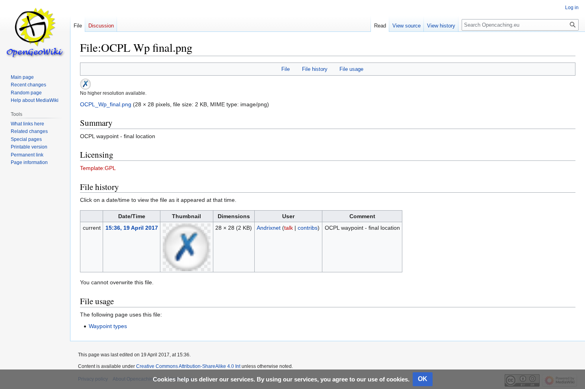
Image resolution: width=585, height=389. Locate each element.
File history (315, 69)
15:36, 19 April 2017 (131, 228)
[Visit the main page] (35, 32)
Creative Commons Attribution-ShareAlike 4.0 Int (188, 366)
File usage (351, 69)
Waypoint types (108, 326)
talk (288, 228)
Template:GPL (98, 168)
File (285, 69)
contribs (308, 228)
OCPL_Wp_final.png (105, 104)
